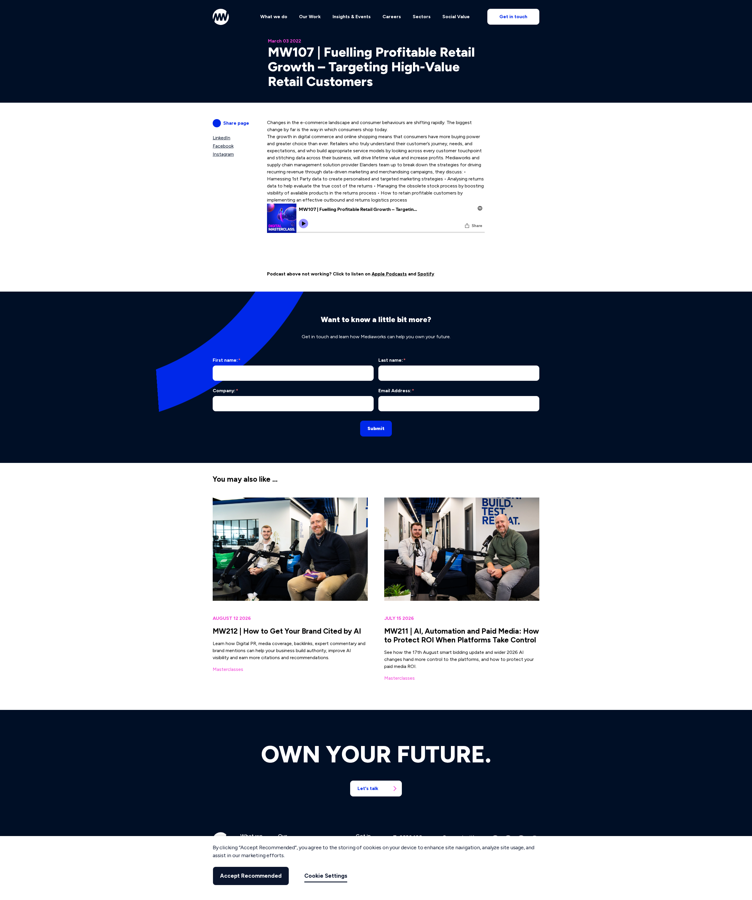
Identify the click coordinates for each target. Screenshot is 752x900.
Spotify (425, 274)
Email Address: (396, 390)
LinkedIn (221, 138)
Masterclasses (228, 669)
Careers (391, 16)
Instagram (223, 154)
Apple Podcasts (389, 274)
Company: (225, 390)
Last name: (392, 360)
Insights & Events (352, 16)
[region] (376, 868)
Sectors (422, 16)
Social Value (456, 16)
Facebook (223, 146)
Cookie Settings (325, 875)
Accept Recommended (251, 875)
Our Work (310, 16)
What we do (273, 16)
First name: (227, 360)
